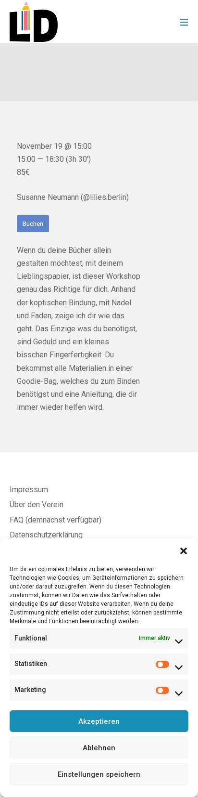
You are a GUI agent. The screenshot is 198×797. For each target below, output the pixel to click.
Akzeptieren (99, 721)
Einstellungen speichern (99, 774)
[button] (183, 550)
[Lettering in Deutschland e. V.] (34, 21)
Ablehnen (99, 748)
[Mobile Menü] (184, 21)
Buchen (33, 223)
